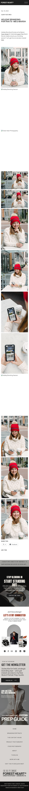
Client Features (6, 14)
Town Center (5, 34)
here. (2, 40)
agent (19, 34)
